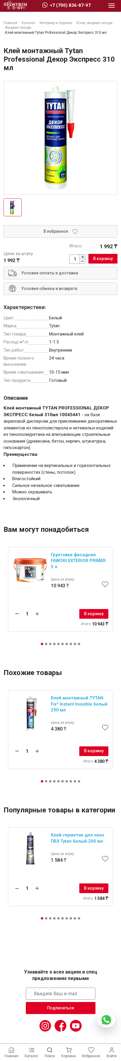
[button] (42, 644)
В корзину (103, 258)
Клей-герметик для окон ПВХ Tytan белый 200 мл (77, 838)
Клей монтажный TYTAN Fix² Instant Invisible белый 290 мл (79, 704)
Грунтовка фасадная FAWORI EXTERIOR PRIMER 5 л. (78, 560)
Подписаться (60, 1008)
